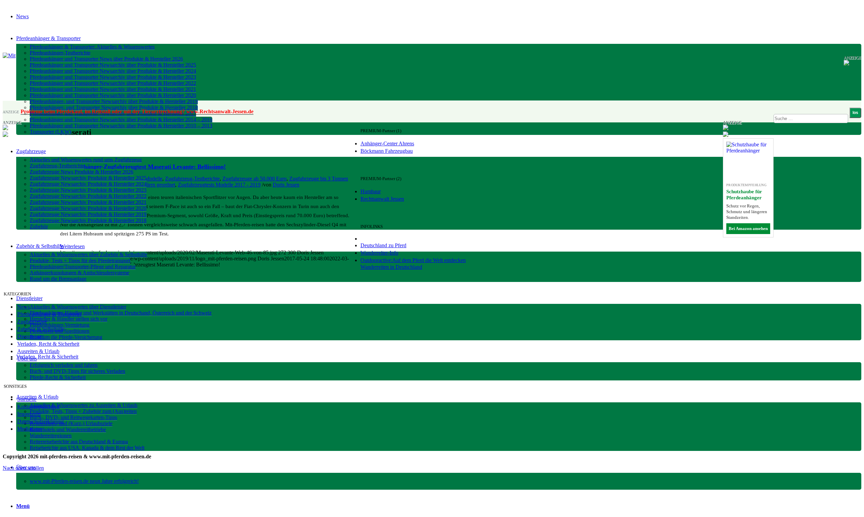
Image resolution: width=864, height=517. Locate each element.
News (23, 307)
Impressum (28, 414)
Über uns (27, 359)
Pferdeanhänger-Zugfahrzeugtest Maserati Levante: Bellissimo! (143, 166)
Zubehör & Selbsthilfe (40, 329)
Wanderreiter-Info (379, 253)
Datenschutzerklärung (40, 421)
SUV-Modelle (147, 178)
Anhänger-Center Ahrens (387, 143)
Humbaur (370, 191)
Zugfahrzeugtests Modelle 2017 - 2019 (219, 185)
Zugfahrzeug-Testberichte (192, 178)
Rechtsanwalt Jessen (382, 199)
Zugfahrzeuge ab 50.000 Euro (254, 178)
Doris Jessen (286, 185)
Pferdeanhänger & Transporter (49, 314)
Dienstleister (30, 336)
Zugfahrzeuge (32, 321)
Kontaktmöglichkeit (38, 406)
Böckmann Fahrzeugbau (386, 151)
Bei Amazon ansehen (748, 228)
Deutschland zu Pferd (383, 245)
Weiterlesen (72, 246)
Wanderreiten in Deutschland (391, 267)
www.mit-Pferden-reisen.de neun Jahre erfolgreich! (84, 481)
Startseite (26, 399)
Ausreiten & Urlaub (38, 351)
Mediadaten (29, 429)
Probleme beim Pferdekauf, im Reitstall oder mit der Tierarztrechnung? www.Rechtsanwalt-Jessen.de (137, 111)
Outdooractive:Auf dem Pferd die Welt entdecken (413, 260)
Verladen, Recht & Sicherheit (48, 344)
